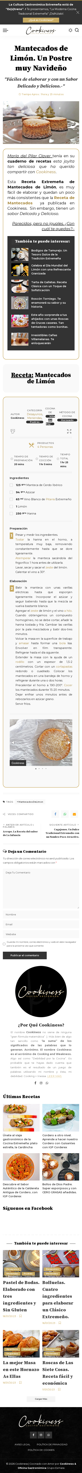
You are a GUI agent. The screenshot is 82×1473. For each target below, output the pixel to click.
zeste (49, 567)
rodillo (19, 662)
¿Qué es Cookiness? (41, 20)
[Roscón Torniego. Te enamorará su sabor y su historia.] (41, 302)
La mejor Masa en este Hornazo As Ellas (21, 1369)
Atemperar (23, 558)
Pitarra (50, 499)
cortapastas (64, 666)
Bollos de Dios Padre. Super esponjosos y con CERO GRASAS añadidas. (59, 1188)
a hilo (68, 610)
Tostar (19, 539)
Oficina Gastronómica (32, 1468)
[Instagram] (41, 1083)
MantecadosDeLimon (30, 802)
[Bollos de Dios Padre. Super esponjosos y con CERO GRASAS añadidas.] (60, 1167)
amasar (24, 643)
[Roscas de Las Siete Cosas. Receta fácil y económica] (60, 1344)
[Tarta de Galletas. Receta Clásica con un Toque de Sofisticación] (41, 286)
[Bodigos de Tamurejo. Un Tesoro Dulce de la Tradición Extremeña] (41, 254)
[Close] (78, 12)
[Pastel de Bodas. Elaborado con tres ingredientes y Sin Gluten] (21, 1264)
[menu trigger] (6, 30)
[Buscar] (77, 30)
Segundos (12, 1353)
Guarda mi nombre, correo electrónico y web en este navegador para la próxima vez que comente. (41, 943)
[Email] (74, 814)
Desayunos (34, 414)
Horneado (67, 420)
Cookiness (46, 172)
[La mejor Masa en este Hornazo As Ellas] (21, 1344)
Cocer (68, 685)
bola (62, 643)
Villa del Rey (50, 420)
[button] (69, 723)
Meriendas (34, 418)
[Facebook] (55, 814)
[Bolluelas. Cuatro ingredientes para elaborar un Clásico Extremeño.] (60, 1264)
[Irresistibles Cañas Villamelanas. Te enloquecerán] (41, 339)
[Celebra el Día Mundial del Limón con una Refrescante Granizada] (41, 269)
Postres (34, 422)
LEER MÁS (54, 1076)
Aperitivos (12, 1349)
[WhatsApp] (65, 814)
